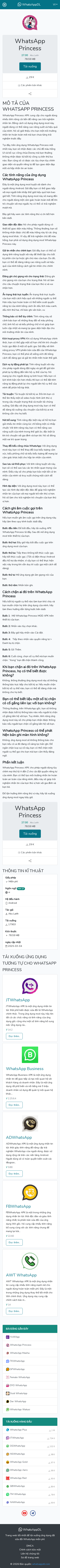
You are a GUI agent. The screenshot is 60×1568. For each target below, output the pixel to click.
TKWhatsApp (17, 1361)
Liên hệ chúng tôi (30, 1553)
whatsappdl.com (41, 1564)
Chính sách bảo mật (30, 1549)
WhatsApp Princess (20, 1345)
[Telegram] (33, 1513)
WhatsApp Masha (19, 1353)
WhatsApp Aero (32, 1470)
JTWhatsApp (18, 1000)
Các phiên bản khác (31, 85)
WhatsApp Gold (32, 1462)
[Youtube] (24, 1513)
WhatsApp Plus (32, 1430)
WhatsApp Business (25, 1068)
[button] (55, 4)
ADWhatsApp (19, 1137)
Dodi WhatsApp (18, 1393)
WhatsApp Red (32, 1478)
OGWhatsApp (32, 1446)
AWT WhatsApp (21, 1275)
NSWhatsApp (32, 1454)
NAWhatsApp (32, 1502)
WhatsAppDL (31, 5)
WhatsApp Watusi (19, 1409)
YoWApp (14, 1336)
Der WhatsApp (17, 1401)
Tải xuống (30, 66)
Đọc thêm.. (14, 1036)
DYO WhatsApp (18, 1385)
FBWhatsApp (18, 1206)
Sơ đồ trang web (30, 1557)
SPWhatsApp (17, 1369)
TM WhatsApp (32, 1494)
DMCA (30, 1545)
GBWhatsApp (32, 1486)
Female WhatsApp (19, 1377)
